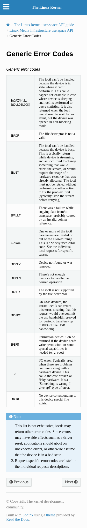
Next (69, 482)
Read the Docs (17, 519)
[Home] (8, 25)
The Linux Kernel (46, 7)
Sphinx (27, 515)
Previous (21, 482)
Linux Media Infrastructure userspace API (41, 30)
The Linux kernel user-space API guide (44, 25)
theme (50, 515)
